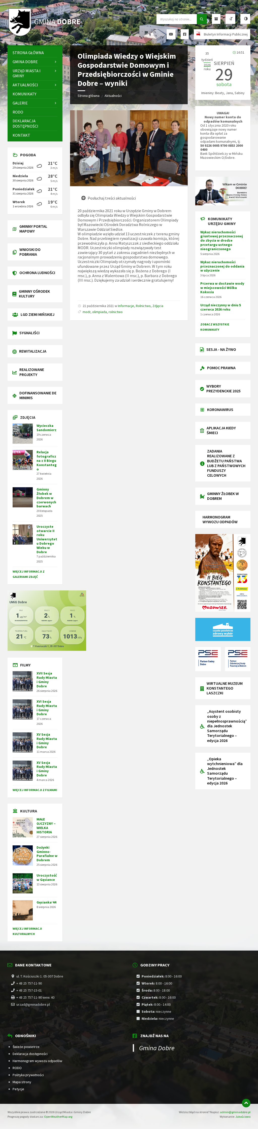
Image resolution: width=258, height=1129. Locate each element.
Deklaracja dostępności (30, 1053)
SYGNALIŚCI (29, 332)
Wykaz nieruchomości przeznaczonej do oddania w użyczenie (222, 266)
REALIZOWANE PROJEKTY (31, 372)
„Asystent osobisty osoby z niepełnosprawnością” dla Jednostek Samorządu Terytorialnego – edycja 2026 (227, 726)
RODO (17, 1068)
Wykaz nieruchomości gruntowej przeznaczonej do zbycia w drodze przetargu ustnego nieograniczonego (221, 240)
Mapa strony (22, 1082)
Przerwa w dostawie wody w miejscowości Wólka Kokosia (222, 287)
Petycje (18, 1089)
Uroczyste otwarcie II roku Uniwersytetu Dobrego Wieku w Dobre (47, 539)
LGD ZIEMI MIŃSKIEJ (37, 314)
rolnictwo (116, 312)
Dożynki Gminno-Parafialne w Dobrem (47, 853)
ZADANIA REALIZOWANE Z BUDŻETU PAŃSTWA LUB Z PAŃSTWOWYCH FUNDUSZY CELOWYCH (226, 463)
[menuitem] (35, 52)
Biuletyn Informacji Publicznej (226, 34)
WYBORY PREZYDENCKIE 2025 (223, 388)
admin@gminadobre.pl (235, 1112)
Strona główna (89, 95)
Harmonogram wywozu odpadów (37, 1061)
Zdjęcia (157, 306)
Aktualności (113, 95)
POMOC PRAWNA (221, 367)
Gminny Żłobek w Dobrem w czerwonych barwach (46, 497)
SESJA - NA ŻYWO (221, 349)
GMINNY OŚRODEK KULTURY (34, 293)
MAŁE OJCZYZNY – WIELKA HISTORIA (46, 825)
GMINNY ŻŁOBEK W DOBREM (223, 496)
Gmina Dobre (157, 1048)
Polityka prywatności (28, 1075)
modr (86, 312)
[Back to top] (246, 1103)
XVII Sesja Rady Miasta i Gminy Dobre (47, 679)
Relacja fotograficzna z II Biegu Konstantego (47, 460)
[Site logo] (45, 35)
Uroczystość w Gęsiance (47, 877)
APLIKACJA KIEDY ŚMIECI (221, 430)
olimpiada (99, 312)
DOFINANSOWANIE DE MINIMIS (37, 395)
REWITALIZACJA (32, 351)
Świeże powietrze (26, 1046)
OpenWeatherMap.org (58, 1116)
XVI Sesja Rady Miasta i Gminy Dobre (47, 707)
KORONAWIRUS (220, 409)
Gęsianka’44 (46, 902)
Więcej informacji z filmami (35, 790)
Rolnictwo (143, 306)
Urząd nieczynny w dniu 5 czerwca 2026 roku (220, 307)
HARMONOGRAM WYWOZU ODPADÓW (220, 519)
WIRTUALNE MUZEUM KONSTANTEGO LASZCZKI (225, 688)
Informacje (126, 306)
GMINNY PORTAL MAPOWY (33, 229)
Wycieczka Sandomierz (46, 427)
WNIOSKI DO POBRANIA (30, 252)
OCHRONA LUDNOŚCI (37, 272)
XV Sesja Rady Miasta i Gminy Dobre (47, 740)
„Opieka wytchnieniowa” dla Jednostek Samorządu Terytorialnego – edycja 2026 (225, 770)
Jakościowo (242, 1116)
